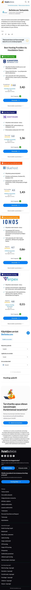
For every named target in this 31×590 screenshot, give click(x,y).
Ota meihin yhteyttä (6, 495)
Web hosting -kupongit (7, 568)
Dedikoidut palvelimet (7, 553)
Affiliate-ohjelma (6, 501)
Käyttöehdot (4, 520)
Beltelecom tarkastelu (18, 10)
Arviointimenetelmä (13, 5)
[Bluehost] (10, 168)
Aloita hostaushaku (16, 423)
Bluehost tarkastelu (9, 193)
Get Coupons (16, 96)
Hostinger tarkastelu (9, 139)
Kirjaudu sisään (22, 468)
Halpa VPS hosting (6, 547)
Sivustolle (14, 100)
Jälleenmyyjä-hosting (7, 557)
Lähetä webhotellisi (6, 504)
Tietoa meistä (5, 491)
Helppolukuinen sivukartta (8, 498)
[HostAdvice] (7, 2)
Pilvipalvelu (4, 550)
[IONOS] (10, 222)
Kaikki (5, 349)
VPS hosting (4, 544)
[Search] (25, 2)
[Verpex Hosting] (10, 279)
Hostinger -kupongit (6, 577)
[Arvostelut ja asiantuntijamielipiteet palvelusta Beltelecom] (2, 34)
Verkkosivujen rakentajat (8, 560)
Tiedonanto (4, 510)
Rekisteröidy (8, 468)
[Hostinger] (10, 117)
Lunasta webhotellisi (6, 507)
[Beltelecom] (5, 12)
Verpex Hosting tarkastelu (9, 305)
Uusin (4, 357)
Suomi (7, 365)
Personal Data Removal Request (10, 514)
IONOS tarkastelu (10, 251)
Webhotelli (4, 531)
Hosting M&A (14, 481)
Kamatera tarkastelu (9, 88)
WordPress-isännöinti (7, 534)
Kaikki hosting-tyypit (7, 528)
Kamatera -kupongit (6, 571)
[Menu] (28, 2)
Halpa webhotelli (6, 541)
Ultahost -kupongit (6, 580)
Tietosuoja (4, 517)
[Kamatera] (10, 61)
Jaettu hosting (5, 537)
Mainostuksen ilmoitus (24, 5)
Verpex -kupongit (6, 584)
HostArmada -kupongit (7, 574)
